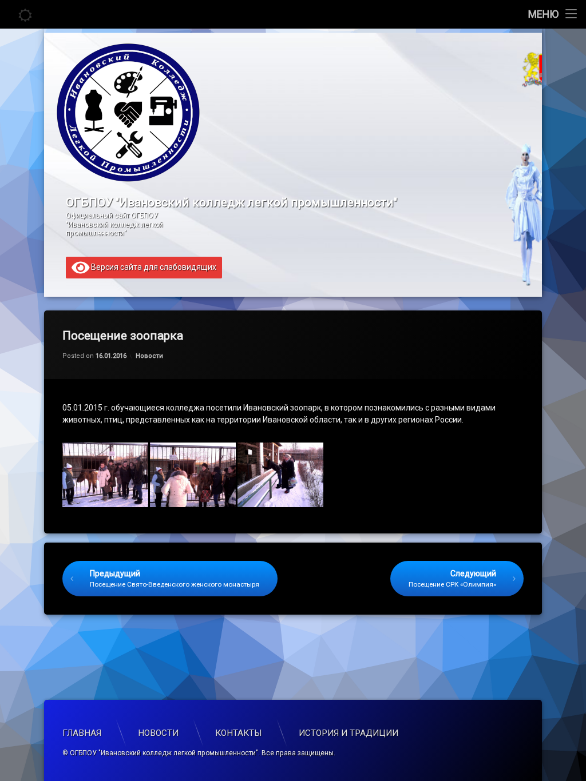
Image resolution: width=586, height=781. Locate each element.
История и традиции (348, 733)
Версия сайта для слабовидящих (152, 266)
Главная (81, 733)
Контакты (238, 733)
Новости (149, 356)
